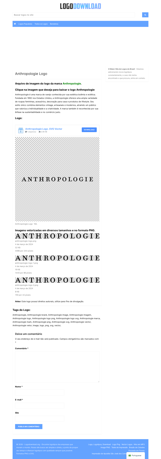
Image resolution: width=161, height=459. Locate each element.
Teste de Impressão (119, 447)
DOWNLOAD (89, 130)
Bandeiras (54, 24)
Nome (19, 386)
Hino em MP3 (139, 444)
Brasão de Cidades (137, 447)
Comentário (21, 348)
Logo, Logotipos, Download (99, 444)
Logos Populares (25, 24)
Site (17, 412)
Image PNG (105, 447)
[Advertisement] (57, 50)
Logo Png (116, 444)
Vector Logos (127, 444)
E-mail (19, 399)
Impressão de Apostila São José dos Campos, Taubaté (114, 453)
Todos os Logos (41, 24)
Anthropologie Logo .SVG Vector (43, 128)
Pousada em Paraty (137, 450)
